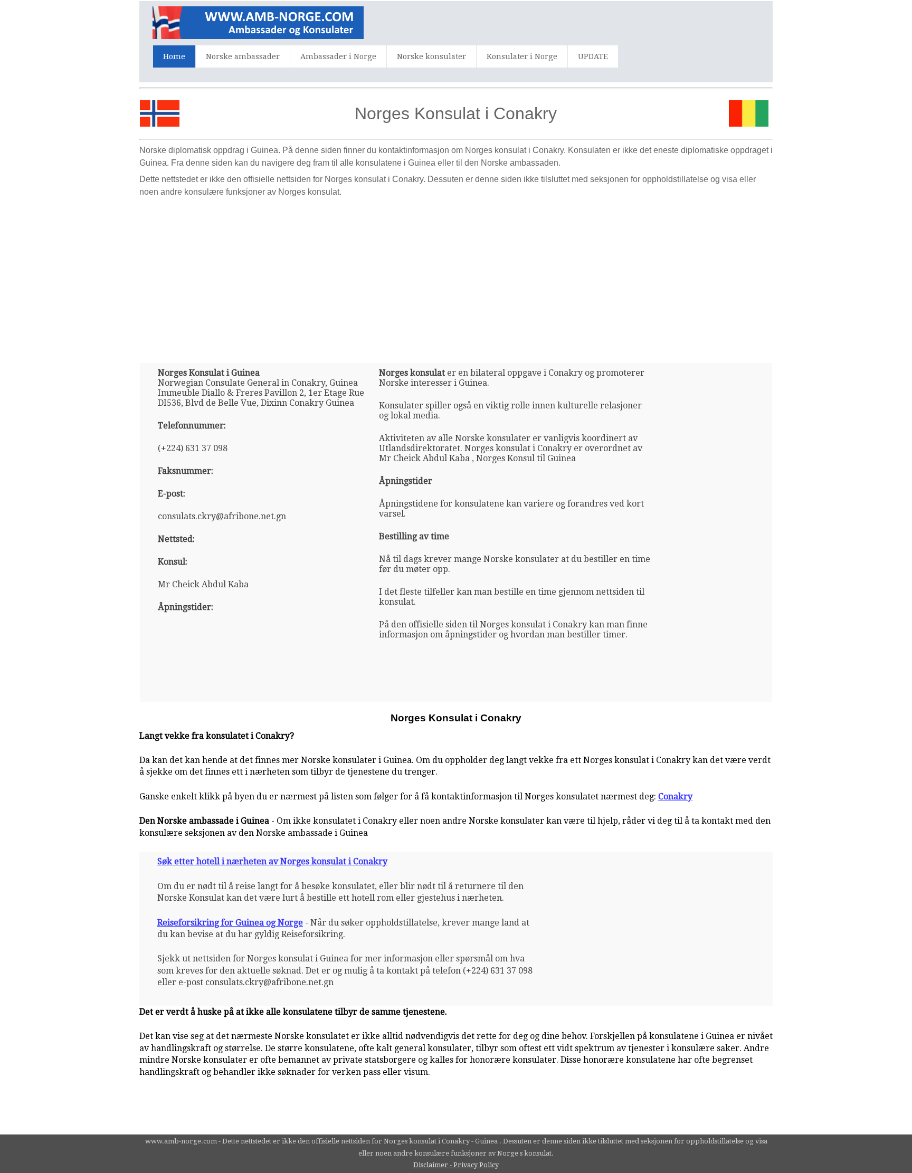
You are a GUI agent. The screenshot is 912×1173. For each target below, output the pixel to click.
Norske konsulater (431, 56)
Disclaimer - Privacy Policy (456, 1165)
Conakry (675, 796)
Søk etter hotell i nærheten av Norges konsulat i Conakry (272, 861)
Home (174, 56)
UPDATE (593, 56)
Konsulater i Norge (522, 56)
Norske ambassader (243, 56)
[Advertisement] (456, 276)
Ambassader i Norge (338, 56)
